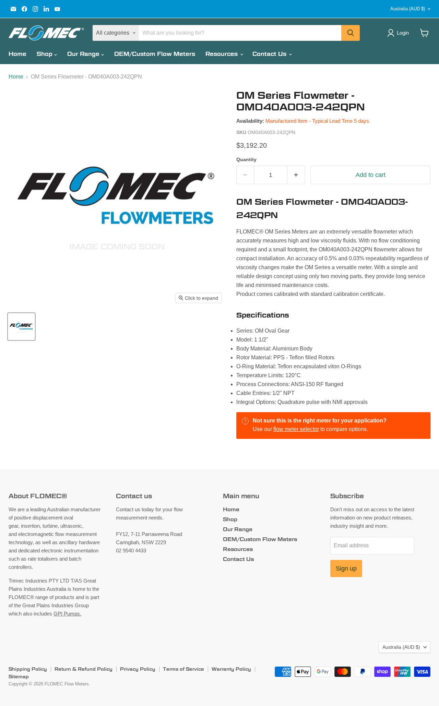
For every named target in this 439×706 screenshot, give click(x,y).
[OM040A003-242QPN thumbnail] (21, 326)
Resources (222, 54)
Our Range (84, 54)
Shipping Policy (28, 669)
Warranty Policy (231, 669)
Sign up (346, 568)
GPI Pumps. (67, 614)
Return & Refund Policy (83, 669)
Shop (45, 54)
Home (17, 54)
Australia (407, 8)
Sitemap (19, 676)
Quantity (246, 159)
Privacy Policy (137, 669)
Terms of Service (183, 669)
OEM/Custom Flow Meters (154, 54)
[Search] (350, 33)
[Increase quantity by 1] (296, 175)
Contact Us (270, 54)
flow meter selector (296, 429)
